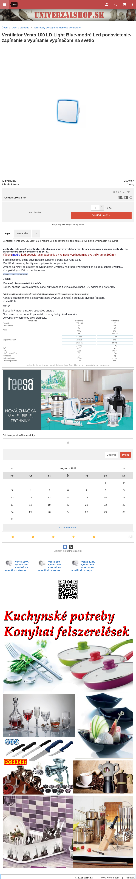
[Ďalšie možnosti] (132, 4)
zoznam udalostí (68, 527)
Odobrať (111, 454)
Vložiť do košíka (101, 215)
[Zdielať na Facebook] (65, 547)
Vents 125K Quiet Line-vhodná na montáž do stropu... (83, 566)
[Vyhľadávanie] (115, 4)
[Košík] (124, 4)
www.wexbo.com (110, 877)
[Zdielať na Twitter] (71, 547)
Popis (7, 233)
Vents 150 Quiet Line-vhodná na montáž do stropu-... (50, 566)
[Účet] (106, 4)
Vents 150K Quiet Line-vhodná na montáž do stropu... (16, 566)
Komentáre (22, 233)
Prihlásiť (130, 877)
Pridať (125, 454)
